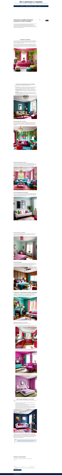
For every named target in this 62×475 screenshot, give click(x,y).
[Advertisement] (31, 12)
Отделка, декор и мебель (16, 22)
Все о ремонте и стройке (31, 2)
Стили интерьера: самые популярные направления (26, 441)
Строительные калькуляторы (29, 6)
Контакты (39, 6)
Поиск (39, 19)
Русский (35, 6)
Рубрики (22, 6)
